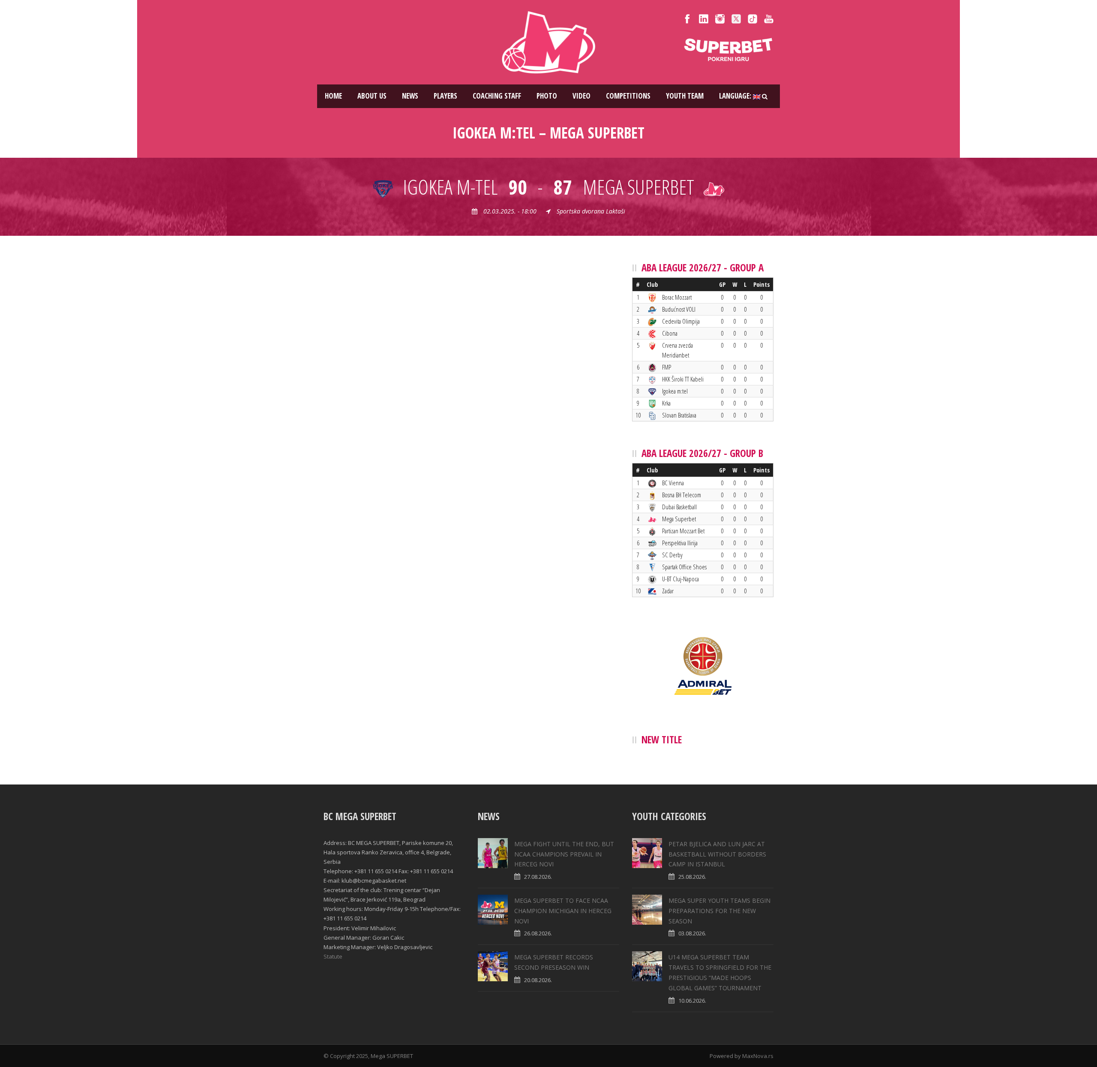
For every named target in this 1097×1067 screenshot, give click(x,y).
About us (372, 96)
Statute (333, 956)
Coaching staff (497, 96)
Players (445, 96)
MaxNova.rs (757, 1056)
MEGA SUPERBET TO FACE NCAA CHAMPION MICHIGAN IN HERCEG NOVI (562, 910)
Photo (547, 96)
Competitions (628, 96)
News (410, 96)
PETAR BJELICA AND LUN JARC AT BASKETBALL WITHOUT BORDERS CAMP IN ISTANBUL (717, 854)
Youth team (685, 96)
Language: (736, 96)
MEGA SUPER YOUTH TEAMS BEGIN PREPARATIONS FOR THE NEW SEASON (719, 910)
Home (333, 96)
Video (581, 96)
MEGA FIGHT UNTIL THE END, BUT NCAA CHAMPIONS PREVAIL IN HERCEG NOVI (564, 854)
